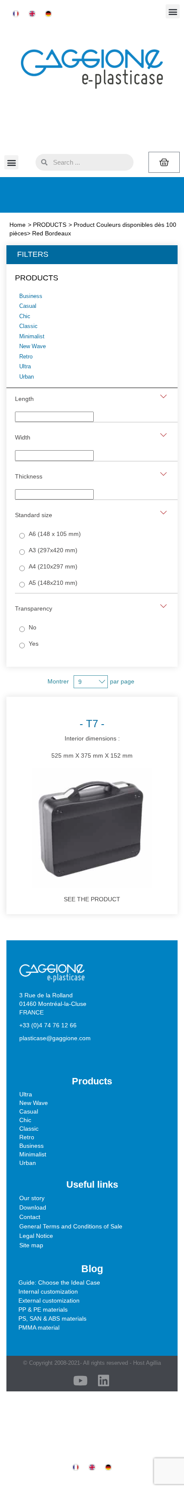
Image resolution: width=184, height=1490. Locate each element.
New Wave (33, 1102)
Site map (31, 1245)
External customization (49, 1300)
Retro (26, 1137)
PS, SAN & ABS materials (52, 1318)
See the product (92, 899)
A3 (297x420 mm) (53, 550)
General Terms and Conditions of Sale (70, 1226)
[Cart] (164, 162)
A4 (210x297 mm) (53, 566)
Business (31, 1145)
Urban (27, 1162)
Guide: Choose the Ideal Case (59, 1282)
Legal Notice (36, 1235)
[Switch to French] (16, 14)
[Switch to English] (32, 14)
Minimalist (32, 1154)
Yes (34, 643)
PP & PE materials (43, 1309)
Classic (29, 1128)
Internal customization (48, 1291)
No (32, 627)
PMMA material (38, 1327)
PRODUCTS (49, 224)
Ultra (25, 1094)
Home (17, 224)
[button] (173, 11)
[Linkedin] (103, 1380)
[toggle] (163, 396)
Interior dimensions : (92, 738)
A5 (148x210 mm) (53, 582)
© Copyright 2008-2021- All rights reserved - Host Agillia (92, 1363)
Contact (29, 1216)
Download (32, 1207)
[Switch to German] (48, 14)
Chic (25, 1120)
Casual (28, 1111)
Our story (32, 1198)
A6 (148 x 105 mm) (55, 533)
